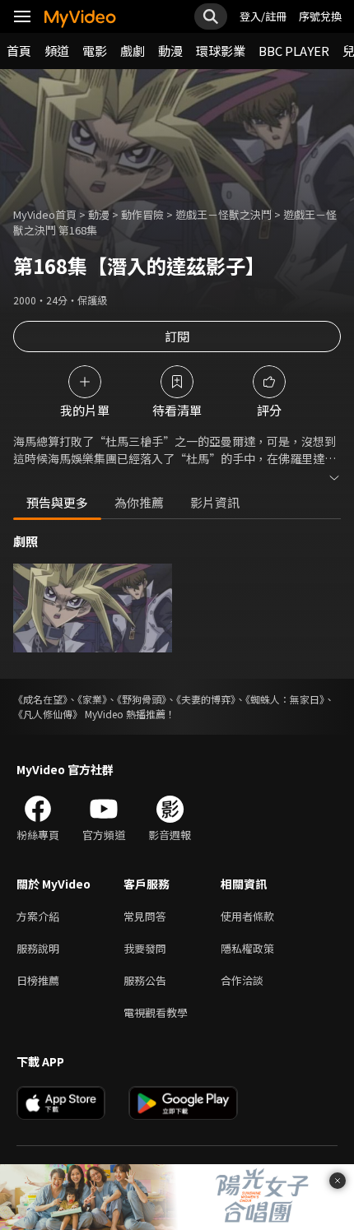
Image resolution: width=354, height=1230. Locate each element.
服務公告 (144, 980)
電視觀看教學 (155, 1012)
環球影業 (220, 50)
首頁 (19, 50)
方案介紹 (37, 916)
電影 (94, 50)
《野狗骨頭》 (141, 699)
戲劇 (132, 50)
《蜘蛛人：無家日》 (284, 699)
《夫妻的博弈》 (205, 699)
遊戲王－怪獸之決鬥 (223, 214)
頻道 (56, 50)
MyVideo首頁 (45, 214)
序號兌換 (320, 16)
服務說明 (37, 948)
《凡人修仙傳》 (47, 714)
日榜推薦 (37, 980)
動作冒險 (142, 214)
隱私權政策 (247, 948)
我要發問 (144, 948)
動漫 (170, 50)
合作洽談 (242, 980)
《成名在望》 (40, 699)
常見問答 (144, 916)
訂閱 (177, 336)
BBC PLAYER (294, 50)
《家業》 (92, 699)
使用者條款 (247, 916)
